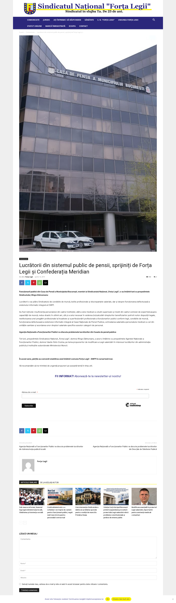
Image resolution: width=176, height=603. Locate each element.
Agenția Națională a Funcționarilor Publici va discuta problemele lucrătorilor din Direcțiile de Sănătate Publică (125, 447)
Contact (83, 26)
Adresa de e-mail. (30, 392)
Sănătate (89, 20)
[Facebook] (21, 282)
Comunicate (33, 20)
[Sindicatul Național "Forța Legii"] (88, 8)
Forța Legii (29, 277)
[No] (172, 599)
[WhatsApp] (39, 282)
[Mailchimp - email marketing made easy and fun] (133, 409)
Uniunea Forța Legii (128, 20)
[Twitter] (27, 282)
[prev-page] (20, 522)
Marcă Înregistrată (55, 26)
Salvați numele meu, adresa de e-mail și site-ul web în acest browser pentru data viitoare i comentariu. (65, 584)
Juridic (46, 20)
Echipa (72, 26)
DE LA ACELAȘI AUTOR (49, 482)
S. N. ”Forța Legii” (106, 20)
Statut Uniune (34, 26)
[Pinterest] (33, 282)
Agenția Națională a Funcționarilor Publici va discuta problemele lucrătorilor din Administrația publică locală (51, 447)
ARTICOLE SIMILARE (29, 482)
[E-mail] (45, 282)
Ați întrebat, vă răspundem (67, 20)
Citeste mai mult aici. (121, 599)
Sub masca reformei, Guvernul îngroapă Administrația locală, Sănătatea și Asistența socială (31, 509)
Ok (108, 599)
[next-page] (25, 522)
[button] (154, 20)
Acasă (21, 32)
